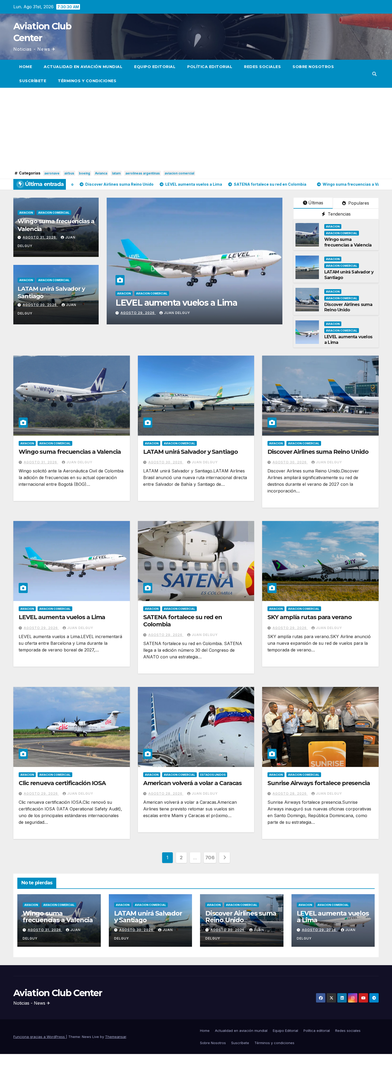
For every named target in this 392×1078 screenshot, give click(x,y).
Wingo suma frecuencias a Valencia (347, 242)
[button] (374, 74)
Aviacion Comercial (54, 212)
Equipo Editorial (154, 66)
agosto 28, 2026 (165, 793)
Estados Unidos (213, 774)
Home (25, 66)
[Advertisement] (196, 129)
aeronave (51, 173)
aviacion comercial (179, 173)
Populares (358, 203)
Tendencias (338, 214)
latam (116, 173)
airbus (69, 173)
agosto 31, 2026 (40, 237)
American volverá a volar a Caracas (192, 783)
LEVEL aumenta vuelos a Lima (62, 617)
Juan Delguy (177, 313)
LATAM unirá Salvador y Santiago (190, 451)
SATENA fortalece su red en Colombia (191, 302)
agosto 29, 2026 (138, 313)
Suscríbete (32, 80)
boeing (84, 173)
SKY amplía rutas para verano (309, 617)
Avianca (101, 173)
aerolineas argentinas (142, 173)
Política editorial (209, 66)
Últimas (315, 202)
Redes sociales (262, 66)
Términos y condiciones (87, 80)
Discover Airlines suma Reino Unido (348, 307)
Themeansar (115, 1037)
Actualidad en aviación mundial (83, 66)
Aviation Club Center (57, 993)
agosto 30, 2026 (40, 305)
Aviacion (26, 212)
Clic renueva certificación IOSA (62, 783)
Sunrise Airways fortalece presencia (318, 783)
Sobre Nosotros (313, 66)
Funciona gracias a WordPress (39, 1037)
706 (210, 857)
